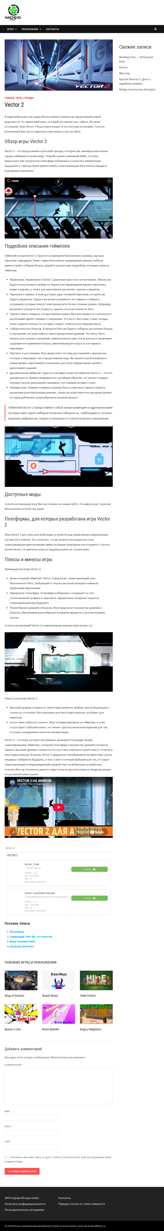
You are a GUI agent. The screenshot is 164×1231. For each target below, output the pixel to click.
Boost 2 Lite (13, 1029)
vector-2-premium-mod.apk (40, 893)
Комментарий (14, 1064)
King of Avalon (14, 995)
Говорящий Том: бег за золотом (31, 936)
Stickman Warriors (22, 946)
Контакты (52, 29)
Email (9, 1126)
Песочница (17, 931)
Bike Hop (124, 73)
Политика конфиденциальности (25, 1204)
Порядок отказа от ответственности (81, 1204)
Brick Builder (50, 1029)
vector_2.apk (32, 864)
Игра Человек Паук (22, 941)
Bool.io (123, 67)
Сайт (7, 1141)
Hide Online (88, 995)
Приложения (30, 29)
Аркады (29, 97)
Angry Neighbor (90, 1029)
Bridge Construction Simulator (137, 89)
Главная (9, 97)
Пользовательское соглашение (24, 1210)
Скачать (87, 869)
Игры (10, 29)
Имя (8, 1111)
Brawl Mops (50, 995)
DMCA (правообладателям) (22, 1198)
